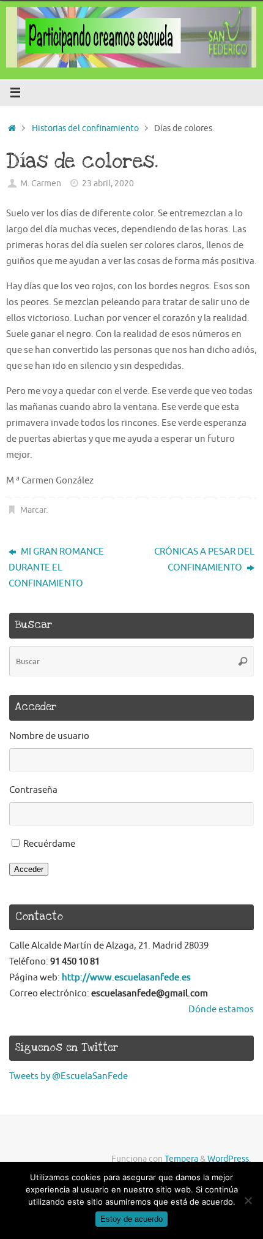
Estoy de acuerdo (131, 1219)
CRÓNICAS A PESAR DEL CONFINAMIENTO (204, 559)
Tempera (181, 1159)
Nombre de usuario (49, 736)
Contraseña (33, 790)
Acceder (28, 869)
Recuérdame (49, 844)
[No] (248, 1200)
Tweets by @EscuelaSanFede (68, 1076)
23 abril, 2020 (108, 183)
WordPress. (229, 1159)
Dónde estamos (221, 1009)
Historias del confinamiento (85, 128)
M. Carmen (40, 183)
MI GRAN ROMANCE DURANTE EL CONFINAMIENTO (56, 567)
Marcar (33, 510)
